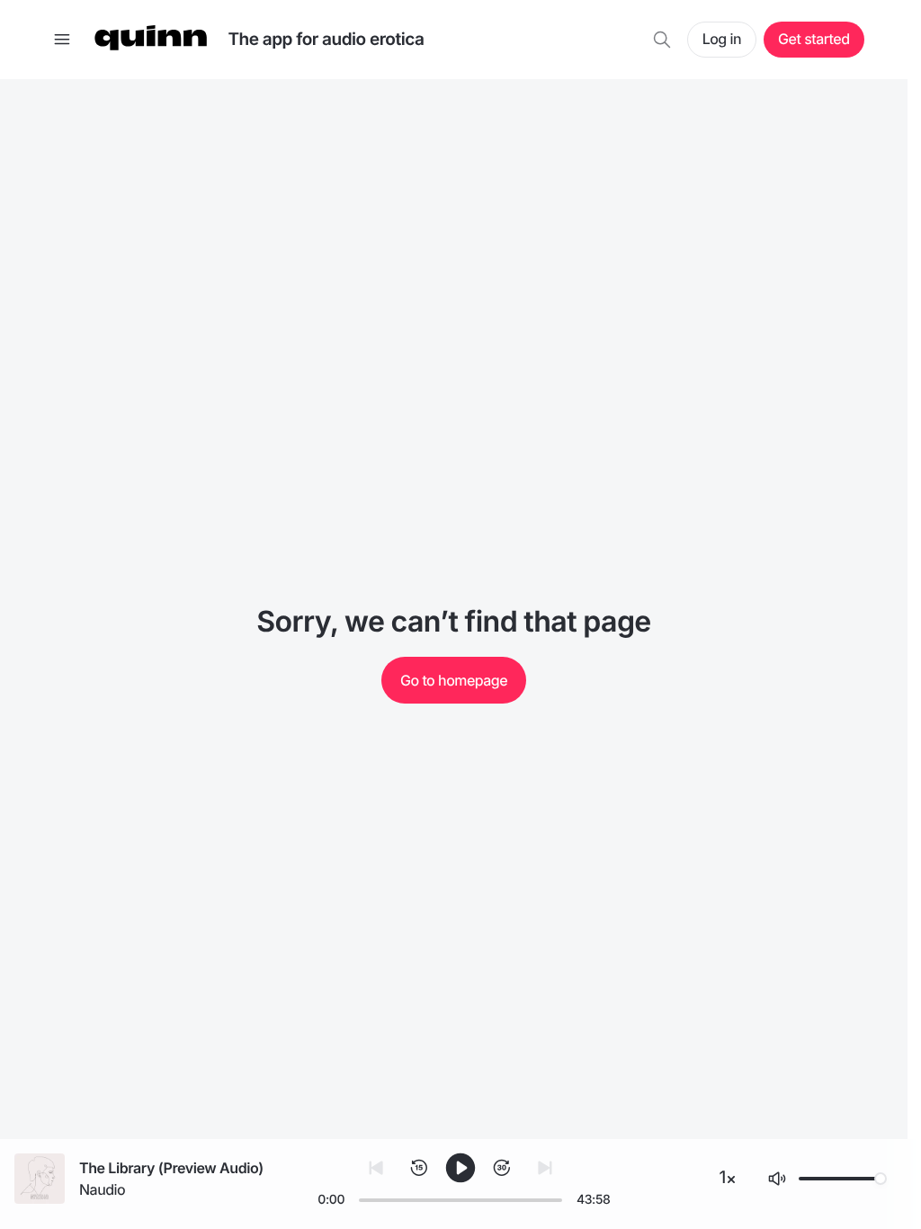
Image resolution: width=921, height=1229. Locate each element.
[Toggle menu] (62, 40)
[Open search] (662, 40)
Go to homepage (453, 680)
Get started (813, 39)
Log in (721, 39)
